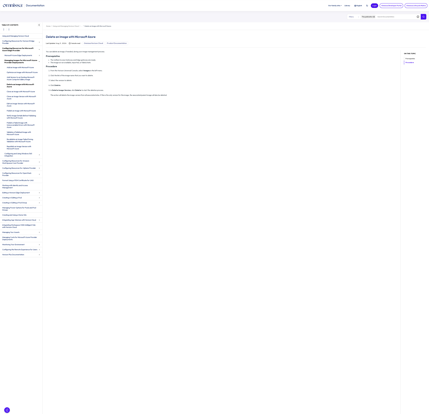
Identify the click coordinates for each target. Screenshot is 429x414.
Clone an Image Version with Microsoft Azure (21, 97)
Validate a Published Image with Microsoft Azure (19, 133)
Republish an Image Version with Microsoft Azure (19, 147)
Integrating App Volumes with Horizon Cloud (19, 220)
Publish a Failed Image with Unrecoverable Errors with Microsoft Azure (21, 125)
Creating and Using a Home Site (14, 215)
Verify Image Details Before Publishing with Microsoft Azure (21, 116)
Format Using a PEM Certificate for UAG (18, 180)
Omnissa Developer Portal (391, 6)
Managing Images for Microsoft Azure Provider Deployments (20, 61)
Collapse (9, 29)
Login (374, 6)
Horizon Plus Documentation (13, 254)
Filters (351, 17)
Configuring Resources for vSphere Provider (19, 168)
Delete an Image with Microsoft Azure (20, 85)
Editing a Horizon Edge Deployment (16, 192)
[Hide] (39, 25)
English (359, 6)
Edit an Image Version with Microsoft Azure (21, 104)
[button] (367, 5)
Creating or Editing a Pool (12, 198)
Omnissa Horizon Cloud (93, 43)
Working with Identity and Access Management (15, 186)
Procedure (410, 62)
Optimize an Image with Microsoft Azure (22, 72)
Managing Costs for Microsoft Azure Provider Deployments (19, 238)
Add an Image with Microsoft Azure (20, 67)
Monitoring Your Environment (13, 244)
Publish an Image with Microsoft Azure (21, 111)
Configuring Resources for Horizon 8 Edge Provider (18, 42)
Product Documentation (117, 43)
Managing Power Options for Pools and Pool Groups (19, 209)
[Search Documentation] (423, 17)
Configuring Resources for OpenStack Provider (16, 174)
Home (48, 26)
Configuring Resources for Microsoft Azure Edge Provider (18, 49)
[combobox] (388, 17)
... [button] (81, 26)
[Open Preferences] (7, 410)
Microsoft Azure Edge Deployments (18, 55)
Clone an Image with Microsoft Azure (21, 91)
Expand (3, 29)
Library (347, 6)
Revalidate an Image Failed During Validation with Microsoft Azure (20, 140)
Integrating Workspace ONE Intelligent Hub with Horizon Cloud (19, 226)
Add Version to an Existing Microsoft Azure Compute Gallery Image (20, 78)
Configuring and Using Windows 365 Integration (18, 154)
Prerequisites (410, 59)
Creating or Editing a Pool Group (14, 203)
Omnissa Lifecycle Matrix (416, 6)
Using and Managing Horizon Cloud (15, 36)
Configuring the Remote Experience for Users (19, 249)
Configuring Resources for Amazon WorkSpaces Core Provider (15, 162)
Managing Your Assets (10, 232)
